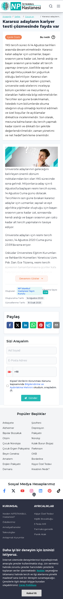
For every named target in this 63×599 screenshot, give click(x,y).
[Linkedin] (40, 491)
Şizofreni (36, 422)
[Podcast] (34, 495)
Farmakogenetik (43, 529)
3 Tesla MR (40, 524)
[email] (56, 325)
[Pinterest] (50, 491)
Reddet (41, 570)
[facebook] (10, 325)
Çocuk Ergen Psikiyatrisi (16, 448)
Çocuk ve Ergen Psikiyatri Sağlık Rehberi (31, 16)
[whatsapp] (33, 325)
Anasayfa (7, 16)
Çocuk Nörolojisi (12, 443)
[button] (10, 372)
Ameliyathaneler (12, 527)
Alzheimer (8, 428)
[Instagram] (31, 491)
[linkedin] (25, 325)
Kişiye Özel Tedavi (42, 464)
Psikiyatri (37, 433)
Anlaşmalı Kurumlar (13, 537)
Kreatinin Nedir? (41, 469)
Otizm (6, 438)
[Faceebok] (4, 491)
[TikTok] (59, 491)
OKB (34, 453)
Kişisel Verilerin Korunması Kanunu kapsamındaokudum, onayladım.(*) (33, 386)
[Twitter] (13, 491)
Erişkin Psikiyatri (12, 464)
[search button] (50, 6)
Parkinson (37, 448)
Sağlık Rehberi (18, 16)
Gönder (33, 398)
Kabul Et (31, 593)
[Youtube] (22, 491)
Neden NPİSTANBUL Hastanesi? (14, 515)
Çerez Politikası (27, 585)
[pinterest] (41, 325)
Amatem (8, 458)
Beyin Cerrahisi (11, 453)
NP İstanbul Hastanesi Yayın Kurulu (26, 291)
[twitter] (17, 325)
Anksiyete (8, 422)
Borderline (37, 458)
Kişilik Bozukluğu (43, 518)
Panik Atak (40, 534)
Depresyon (38, 428)
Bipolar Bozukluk (12, 433)
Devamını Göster (29, 278)
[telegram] (48, 325)
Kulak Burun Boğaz (42, 443)
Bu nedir (45, 37)
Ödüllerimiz (9, 522)
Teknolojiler (9, 532)
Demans (7, 469)
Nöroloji (36, 438)
